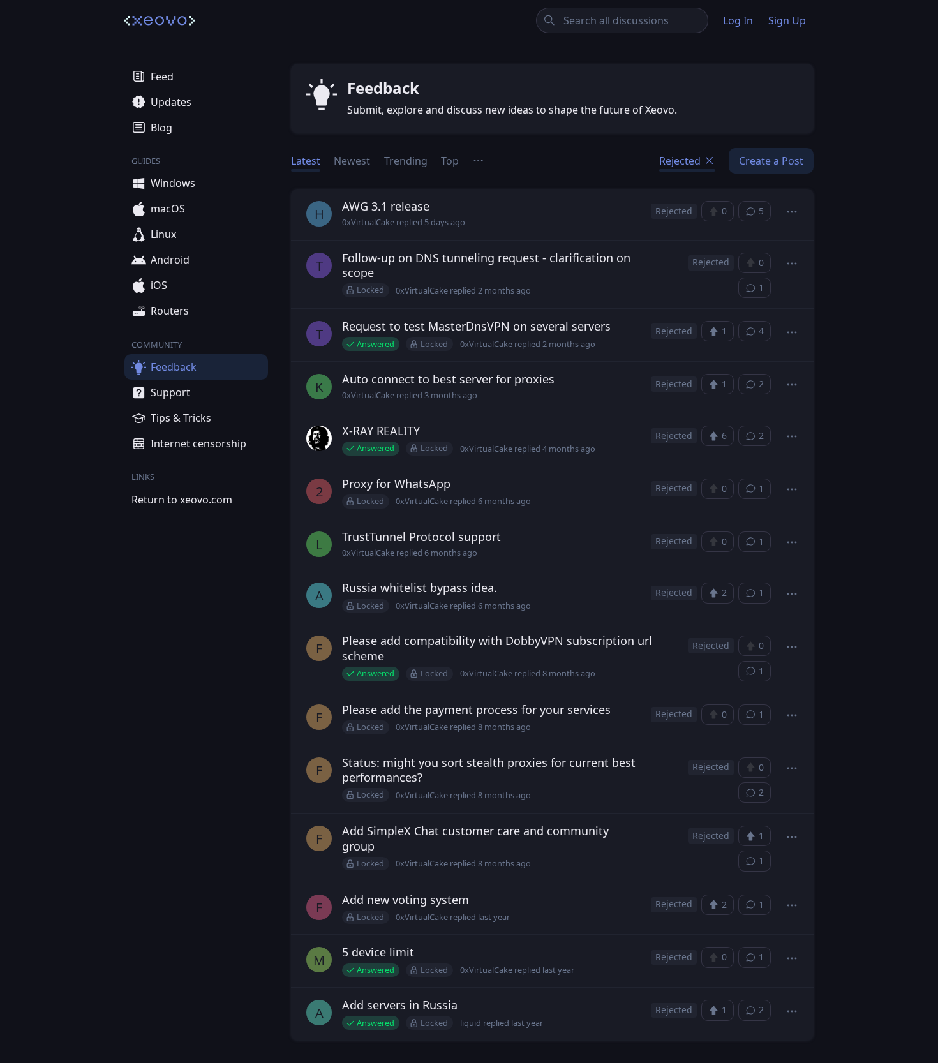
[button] (792, 212)
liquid (470, 1023)
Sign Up (787, 20)
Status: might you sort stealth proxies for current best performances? (489, 770)
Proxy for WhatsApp (396, 483)
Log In (738, 20)
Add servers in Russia (400, 1005)
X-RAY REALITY (381, 430)
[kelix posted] (319, 440)
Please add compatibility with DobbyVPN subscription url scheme (497, 648)
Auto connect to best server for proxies (448, 379)
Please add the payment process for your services (476, 709)
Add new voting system (405, 899)
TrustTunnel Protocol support (421, 536)
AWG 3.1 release (385, 206)
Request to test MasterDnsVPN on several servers (476, 326)
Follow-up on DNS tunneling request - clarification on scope (486, 265)
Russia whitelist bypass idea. (419, 587)
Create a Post (771, 161)
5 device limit (378, 952)
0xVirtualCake (368, 222)
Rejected (681, 161)
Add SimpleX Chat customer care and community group (475, 838)
